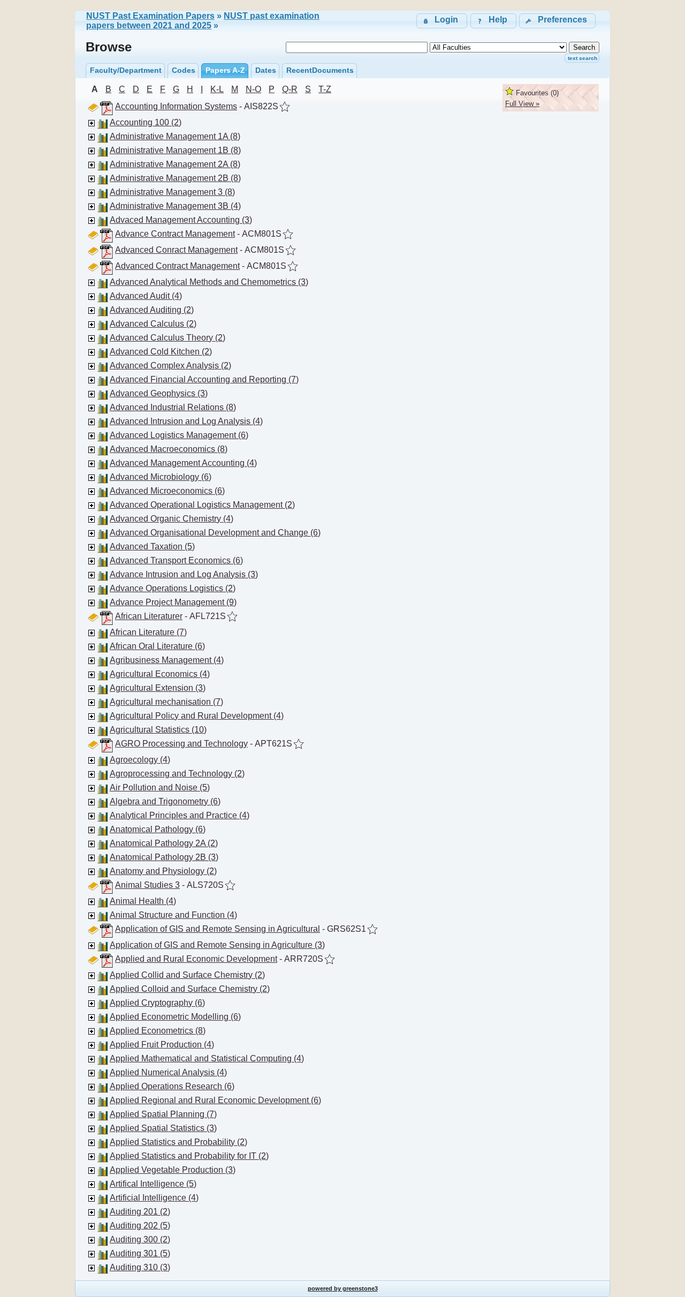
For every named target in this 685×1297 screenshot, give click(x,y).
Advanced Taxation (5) (152, 546)
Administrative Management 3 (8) (172, 192)
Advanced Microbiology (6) (160, 476)
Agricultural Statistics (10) (158, 729)
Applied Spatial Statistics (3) (163, 1128)
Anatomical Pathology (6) (158, 829)
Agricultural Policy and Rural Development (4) (197, 715)
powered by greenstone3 (343, 1288)
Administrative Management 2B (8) (175, 178)
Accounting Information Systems (176, 106)
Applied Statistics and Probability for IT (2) (189, 1155)
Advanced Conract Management (176, 249)
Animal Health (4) (143, 901)
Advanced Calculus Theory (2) (167, 337)
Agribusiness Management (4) (167, 660)
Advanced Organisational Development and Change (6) (215, 532)
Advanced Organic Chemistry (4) (171, 518)
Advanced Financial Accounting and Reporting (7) (204, 379)
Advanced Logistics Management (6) (179, 435)
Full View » (522, 104)
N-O (253, 89)
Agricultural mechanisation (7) (166, 701)
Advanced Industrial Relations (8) (173, 407)
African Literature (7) (148, 632)
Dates (265, 70)
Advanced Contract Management (177, 265)
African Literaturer (148, 616)
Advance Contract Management (175, 233)
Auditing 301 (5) (140, 1253)
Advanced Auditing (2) (152, 309)
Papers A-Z (225, 70)
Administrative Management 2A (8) (175, 164)
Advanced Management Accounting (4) (183, 462)
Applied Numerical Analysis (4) (168, 1072)
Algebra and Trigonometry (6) (165, 801)
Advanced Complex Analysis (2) (170, 365)
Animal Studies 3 (147, 884)
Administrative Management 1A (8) (175, 136)
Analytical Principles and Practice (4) (179, 815)
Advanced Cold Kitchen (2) (161, 351)
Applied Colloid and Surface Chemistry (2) (190, 988)
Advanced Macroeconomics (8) (168, 449)
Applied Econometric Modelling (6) (175, 1016)
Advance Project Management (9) (173, 602)
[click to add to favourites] (284, 106)
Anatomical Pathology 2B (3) (164, 857)
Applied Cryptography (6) (157, 1002)
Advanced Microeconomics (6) (167, 490)
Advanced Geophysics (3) (159, 393)
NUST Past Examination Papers (150, 15)
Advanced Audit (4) (146, 295)
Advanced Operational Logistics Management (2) (202, 504)
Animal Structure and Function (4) (173, 914)
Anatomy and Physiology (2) (163, 871)
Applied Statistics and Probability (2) (178, 1142)
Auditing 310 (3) (140, 1267)
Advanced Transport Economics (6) (176, 560)
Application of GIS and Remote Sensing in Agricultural (217, 928)
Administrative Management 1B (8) (175, 150)
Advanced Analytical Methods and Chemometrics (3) (209, 281)
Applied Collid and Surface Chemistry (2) (187, 974)
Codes (183, 70)
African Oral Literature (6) (157, 646)
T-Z (324, 89)
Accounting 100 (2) (145, 122)
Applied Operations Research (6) (172, 1086)
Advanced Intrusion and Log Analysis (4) (186, 421)
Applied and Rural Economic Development (196, 958)
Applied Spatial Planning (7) (163, 1114)
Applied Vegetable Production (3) (172, 1169)
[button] (557, 20)
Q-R (290, 89)
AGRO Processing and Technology (181, 743)
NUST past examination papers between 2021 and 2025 (202, 20)
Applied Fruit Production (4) (162, 1044)
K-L (217, 89)
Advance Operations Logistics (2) (172, 588)
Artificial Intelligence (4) (154, 1197)
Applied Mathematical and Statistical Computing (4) (207, 1058)
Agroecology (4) (140, 759)
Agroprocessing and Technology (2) (177, 773)
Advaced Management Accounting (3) (181, 219)
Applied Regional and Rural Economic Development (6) (215, 1100)
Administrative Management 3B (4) (175, 205)
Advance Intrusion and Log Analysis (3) (184, 574)
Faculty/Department (126, 70)
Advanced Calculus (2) (153, 323)
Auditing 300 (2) (140, 1239)
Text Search (582, 58)
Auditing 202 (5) (140, 1225)
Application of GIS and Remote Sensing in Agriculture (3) (217, 944)
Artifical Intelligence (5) (153, 1183)
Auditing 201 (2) (140, 1211)
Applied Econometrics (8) (158, 1030)
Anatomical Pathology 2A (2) (164, 843)
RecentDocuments (320, 70)
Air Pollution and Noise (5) (160, 787)
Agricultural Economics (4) (160, 673)
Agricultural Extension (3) (158, 687)
